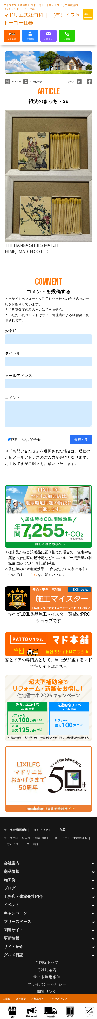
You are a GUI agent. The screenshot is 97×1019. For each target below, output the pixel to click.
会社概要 (21, 998)
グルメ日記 (13, 955)
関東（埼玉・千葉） (43, 5)
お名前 (11, 331)
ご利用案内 (46, 969)
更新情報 (11, 938)
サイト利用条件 (46, 977)
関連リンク (46, 991)
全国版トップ (46, 962)
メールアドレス (18, 375)
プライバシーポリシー (46, 984)
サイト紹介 (13, 946)
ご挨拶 (6, 998)
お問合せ (33, 439)
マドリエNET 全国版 (16, 5)
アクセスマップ (58, 998)
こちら (31, 575)
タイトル (12, 353)
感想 (15, 439)
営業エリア (37, 998)
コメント (12, 397)
